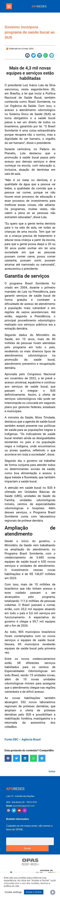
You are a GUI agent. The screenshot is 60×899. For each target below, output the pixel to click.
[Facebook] (8, 810)
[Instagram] (24, 810)
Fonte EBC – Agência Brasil (23, 739)
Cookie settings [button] (13, 892)
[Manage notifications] (52, 892)
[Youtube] (19, 810)
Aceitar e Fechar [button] (34, 892)
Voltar (51, 771)
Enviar (27, 848)
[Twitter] (14, 810)
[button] (9, 6)
